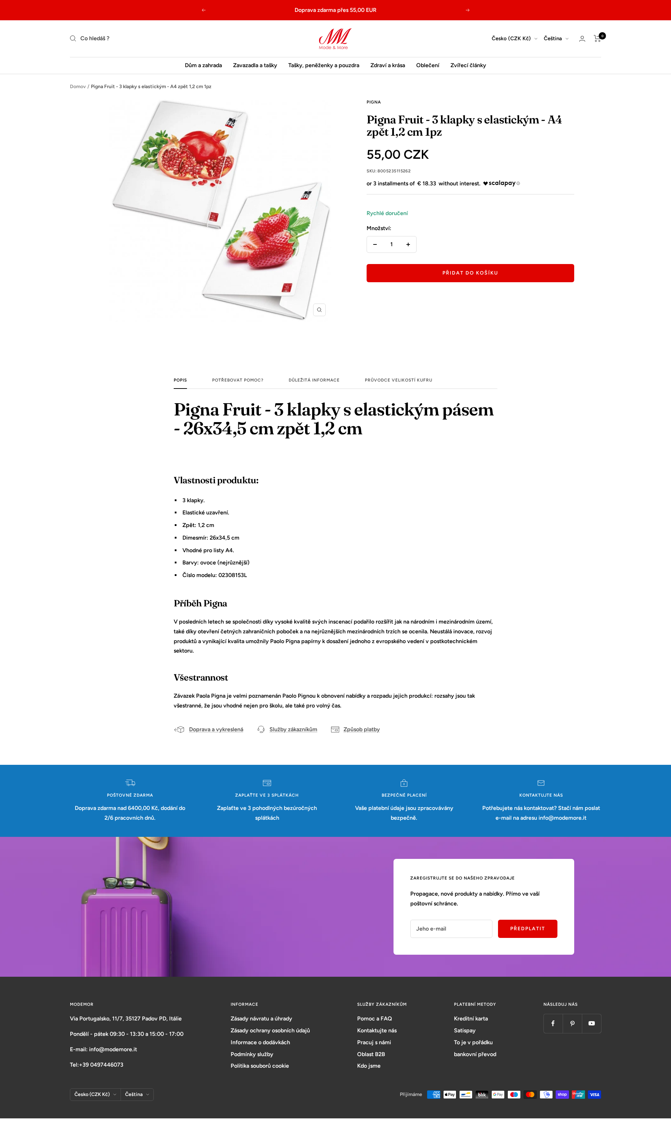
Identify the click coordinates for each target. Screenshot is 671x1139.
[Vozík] (597, 38)
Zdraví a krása (387, 65)
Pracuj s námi (374, 1042)
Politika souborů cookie (260, 1065)
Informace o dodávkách (260, 1042)
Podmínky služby (252, 1054)
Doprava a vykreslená (216, 729)
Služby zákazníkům (293, 729)
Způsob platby (362, 729)
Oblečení (427, 65)
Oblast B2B (371, 1054)
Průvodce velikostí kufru (398, 380)
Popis (180, 380)
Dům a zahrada (203, 65)
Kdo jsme (369, 1065)
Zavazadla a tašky (255, 65)
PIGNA (374, 102)
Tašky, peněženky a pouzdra (323, 65)
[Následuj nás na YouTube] (591, 1023)
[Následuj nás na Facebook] (553, 1023)
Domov (78, 87)
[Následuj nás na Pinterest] (572, 1023)
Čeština (553, 38)
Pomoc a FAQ (374, 1018)
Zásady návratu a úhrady (261, 1018)
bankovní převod (475, 1054)
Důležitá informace (314, 380)
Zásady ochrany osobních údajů (270, 1030)
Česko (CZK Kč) (511, 38)
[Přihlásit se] (582, 39)
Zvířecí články (468, 65)
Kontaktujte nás (377, 1030)
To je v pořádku (473, 1042)
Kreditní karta (471, 1018)
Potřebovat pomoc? (238, 380)
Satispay (465, 1030)
